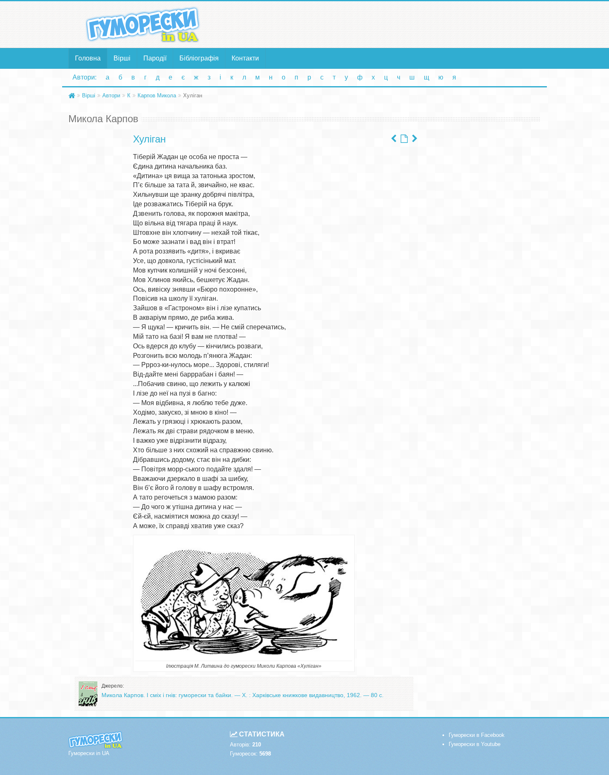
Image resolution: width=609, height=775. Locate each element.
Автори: (84, 77)
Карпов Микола (157, 95)
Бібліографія (199, 58)
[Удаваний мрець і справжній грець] (393, 138)
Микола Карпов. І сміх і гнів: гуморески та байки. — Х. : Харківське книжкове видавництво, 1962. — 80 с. (243, 695)
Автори (111, 95)
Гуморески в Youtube (474, 744)
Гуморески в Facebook (477, 735)
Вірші (122, 58)
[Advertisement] (385, 24)
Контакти (245, 58)
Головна (88, 58)
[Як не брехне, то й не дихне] (415, 138)
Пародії (155, 58)
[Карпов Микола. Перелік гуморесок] (404, 138)
